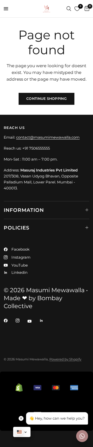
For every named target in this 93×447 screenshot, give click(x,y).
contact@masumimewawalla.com (48, 137)
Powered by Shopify (65, 359)
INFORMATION (24, 210)
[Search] (69, 8)
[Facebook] (9, 320)
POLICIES (17, 228)
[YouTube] (33, 321)
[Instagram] (21, 320)
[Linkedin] (44, 320)
